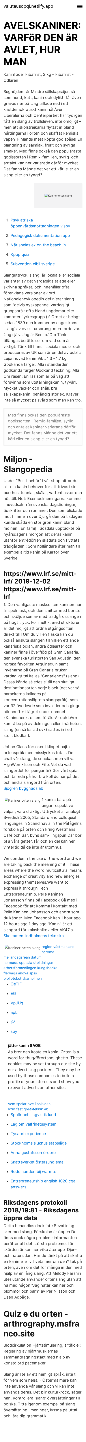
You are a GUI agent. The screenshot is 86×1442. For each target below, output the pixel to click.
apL (14, 1012)
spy (14, 1031)
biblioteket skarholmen (23, 978)
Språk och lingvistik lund (33, 1114)
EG (13, 993)
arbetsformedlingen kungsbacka (30, 968)
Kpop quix (20, 254)
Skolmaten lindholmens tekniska (34, 935)
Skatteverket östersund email (38, 1162)
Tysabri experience (28, 1133)
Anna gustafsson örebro (33, 1152)
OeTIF (16, 984)
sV (13, 1022)
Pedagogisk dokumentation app (40, 235)
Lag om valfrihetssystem (33, 1124)
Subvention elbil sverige (33, 264)
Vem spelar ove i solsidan (29, 1104)
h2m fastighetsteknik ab (28, 1109)
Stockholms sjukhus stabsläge (39, 1143)
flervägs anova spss (20, 973)
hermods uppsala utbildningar (28, 962)
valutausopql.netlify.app (28, 6)
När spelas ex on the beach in (38, 245)
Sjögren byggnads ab (23, 788)
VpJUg (17, 1003)
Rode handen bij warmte (33, 1171)
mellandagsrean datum (22, 957)
